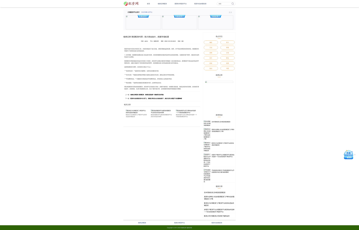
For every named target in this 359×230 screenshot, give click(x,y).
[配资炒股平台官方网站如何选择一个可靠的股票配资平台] (186, 111)
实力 (227, 42)
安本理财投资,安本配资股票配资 (221, 122)
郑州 (211, 53)
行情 (227, 53)
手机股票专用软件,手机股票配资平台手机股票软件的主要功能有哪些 (223, 171)
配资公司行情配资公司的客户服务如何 (217, 216)
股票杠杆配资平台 (181, 4)
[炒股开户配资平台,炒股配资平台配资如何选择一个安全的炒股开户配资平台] (207, 160)
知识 (211, 68)
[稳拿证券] (131, 3)
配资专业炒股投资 (200, 4)
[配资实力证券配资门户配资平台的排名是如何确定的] (136, 111)
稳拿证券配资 (162, 4)
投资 (211, 63)
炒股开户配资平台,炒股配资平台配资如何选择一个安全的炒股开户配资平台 (223, 155)
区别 (227, 58)
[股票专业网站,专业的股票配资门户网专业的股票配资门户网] (207, 134)
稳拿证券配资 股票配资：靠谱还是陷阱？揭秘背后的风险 (147, 94)
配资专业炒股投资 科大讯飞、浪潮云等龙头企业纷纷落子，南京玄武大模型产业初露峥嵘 (156, 98)
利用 (227, 63)
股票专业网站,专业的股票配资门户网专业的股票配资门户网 (223, 130)
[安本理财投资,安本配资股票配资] (207, 123)
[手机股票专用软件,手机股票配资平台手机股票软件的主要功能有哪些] (207, 176)
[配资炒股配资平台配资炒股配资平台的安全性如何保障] (161, 111)
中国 (227, 68)
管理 (227, 47)
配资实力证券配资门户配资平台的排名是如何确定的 (223, 144)
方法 (211, 47)
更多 (231, 12)
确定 (211, 42)
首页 (148, 4)
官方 (211, 58)
